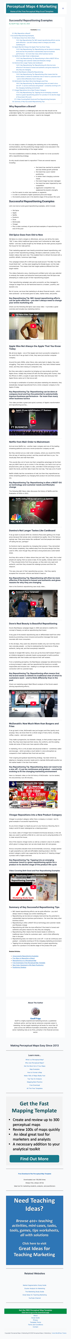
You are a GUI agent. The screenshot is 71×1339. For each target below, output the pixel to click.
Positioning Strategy (19, 967)
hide (39, 29)
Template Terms (35, 1322)
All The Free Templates (35, 1088)
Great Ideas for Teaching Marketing (35, 1295)
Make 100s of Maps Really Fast (34, 1076)
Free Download (35, 1085)
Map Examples (35, 1069)
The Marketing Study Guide (34, 1292)
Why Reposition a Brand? (21, 33)
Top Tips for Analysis (34, 1079)
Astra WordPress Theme (59, 1333)
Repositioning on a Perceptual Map (24, 960)
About (36, 1315)
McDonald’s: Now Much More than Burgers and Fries (30, 81)
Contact (35, 1327)
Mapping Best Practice (34, 1082)
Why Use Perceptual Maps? (34, 1063)
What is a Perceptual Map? (35, 1059)
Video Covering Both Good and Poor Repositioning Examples (35, 99)
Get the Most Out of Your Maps (34, 1066)
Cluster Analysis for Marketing (34, 1288)
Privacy (35, 1320)
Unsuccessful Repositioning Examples (25, 956)
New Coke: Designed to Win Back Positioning (28, 965)
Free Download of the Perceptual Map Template (34, 1174)
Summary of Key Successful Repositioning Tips (28, 101)
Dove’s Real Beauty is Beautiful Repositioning (27, 72)
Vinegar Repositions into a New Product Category (29, 90)
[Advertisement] (29, 131)
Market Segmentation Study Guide (34, 1285)
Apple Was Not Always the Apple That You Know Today (31, 47)
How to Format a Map (34, 1072)
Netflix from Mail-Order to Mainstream (25, 56)
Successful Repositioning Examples (22, 35)
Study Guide (35, 1318)
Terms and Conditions (35, 1324)
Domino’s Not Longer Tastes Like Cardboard (27, 63)
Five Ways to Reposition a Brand (24, 958)
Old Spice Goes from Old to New (23, 38)
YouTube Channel (35, 1298)
